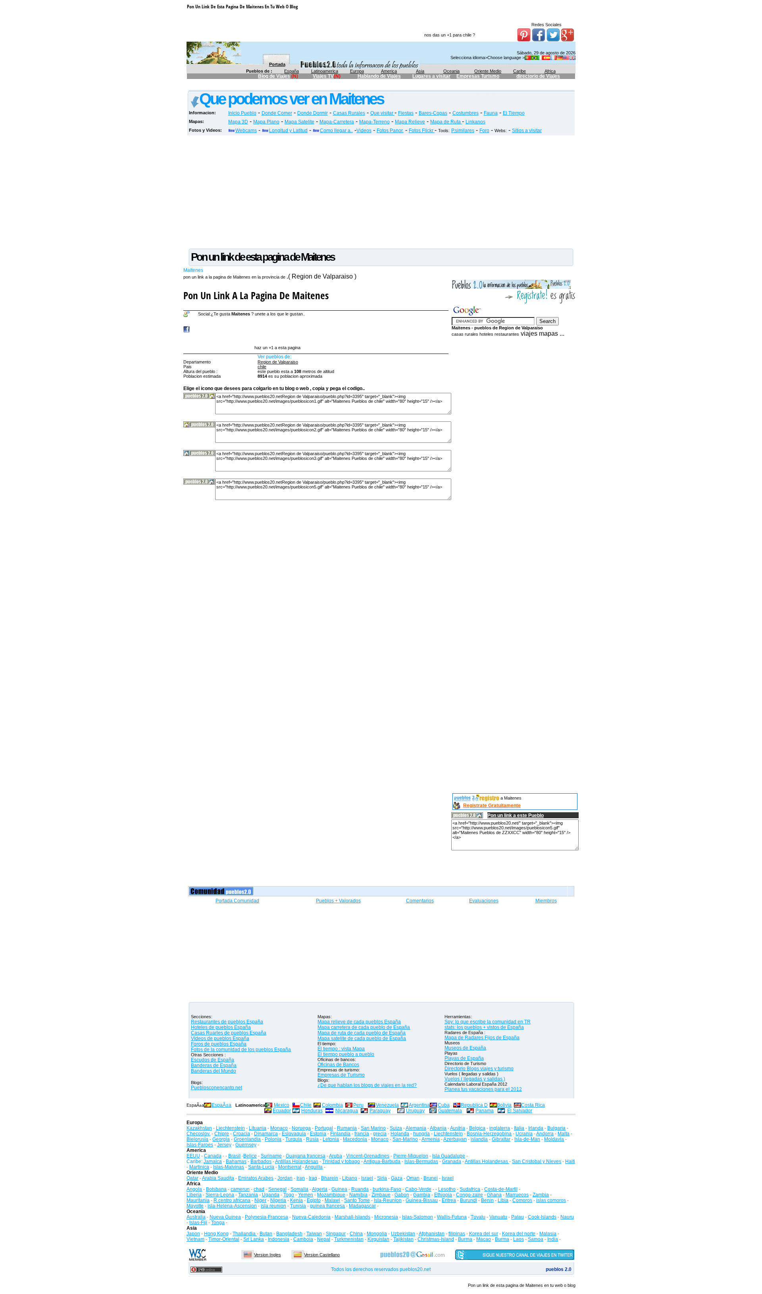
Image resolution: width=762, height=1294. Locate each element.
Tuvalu (478, 1217)
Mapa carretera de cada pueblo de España (364, 1027)
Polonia (273, 1139)
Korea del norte (518, 1233)
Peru (358, 1105)
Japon (193, 1233)
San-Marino (405, 1139)
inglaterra (499, 1128)
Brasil (234, 1156)
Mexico (281, 1105)
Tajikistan (403, 1239)
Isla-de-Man (527, 1139)
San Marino (373, 1128)
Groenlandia (247, 1139)
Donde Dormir (312, 113)
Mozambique (331, 1195)
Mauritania (198, 1200)
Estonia (318, 1133)
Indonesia (278, 1239)
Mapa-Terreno (374, 122)
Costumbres (465, 113)
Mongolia (377, 1233)
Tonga (218, 1222)
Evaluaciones (483, 901)
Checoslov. (198, 1133)
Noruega (301, 1128)
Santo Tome (357, 1200)
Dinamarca (266, 1133)
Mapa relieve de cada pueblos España (359, 1022)
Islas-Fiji (198, 1222)
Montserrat (289, 1167)
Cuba (444, 1105)
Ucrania (524, 1133)
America (389, 71)
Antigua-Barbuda (382, 1161)
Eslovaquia (294, 1133)
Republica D (474, 1105)
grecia (380, 1133)
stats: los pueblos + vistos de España (484, 1027)
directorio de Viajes (538, 76)
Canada (212, 1156)
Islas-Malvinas (228, 1167)
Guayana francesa (305, 1156)
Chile (306, 1105)
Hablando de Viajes (379, 76)
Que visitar (382, 113)
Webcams (246, 130)
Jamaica (213, 1161)
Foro (484, 130)
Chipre (221, 1133)
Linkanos (475, 122)
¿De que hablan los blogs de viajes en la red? (367, 1085)
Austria (457, 1128)
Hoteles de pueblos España (221, 1027)
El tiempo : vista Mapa (341, 1049)
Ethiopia (443, 1195)
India (552, 1239)
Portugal (324, 1128)
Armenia (430, 1139)
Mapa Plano (266, 122)
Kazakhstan (199, 1128)
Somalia (299, 1189)
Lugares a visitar (431, 76)
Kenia (296, 1200)
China (356, 1233)
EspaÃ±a (221, 1105)
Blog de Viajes (274, 76)
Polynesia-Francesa (266, 1217)
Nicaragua (346, 1110)
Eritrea (449, 1200)
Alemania (416, 1128)
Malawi (332, 1200)
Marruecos (517, 1195)
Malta (564, 1133)
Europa (357, 71)
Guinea (339, 1189)
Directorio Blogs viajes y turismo (479, 1068)
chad (259, 1189)
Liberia (194, 1195)
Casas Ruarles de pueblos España (228, 1033)
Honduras (312, 1110)
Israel (367, 1178)
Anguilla (314, 1167)
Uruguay (415, 1110)
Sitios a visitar (527, 130)
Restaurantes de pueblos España (227, 1022)
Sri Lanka (253, 1239)
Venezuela (387, 1105)
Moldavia (554, 1139)
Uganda (270, 1195)
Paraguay (380, 1110)
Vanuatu (498, 1217)
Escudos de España (212, 1060)
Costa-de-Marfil (501, 1189)
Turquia (293, 1139)
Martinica (199, 1167)
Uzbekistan (403, 1233)
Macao (483, 1239)
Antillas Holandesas (296, 1161)
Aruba (335, 1156)
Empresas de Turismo (341, 1075)
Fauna (491, 113)
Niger (260, 1200)
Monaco (279, 1128)
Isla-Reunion (388, 1200)
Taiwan (314, 1233)
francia (361, 1133)
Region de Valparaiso (278, 362)
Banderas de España (214, 1065)
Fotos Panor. (390, 130)
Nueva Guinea (225, 1217)
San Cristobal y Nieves (536, 1161)
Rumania (347, 1128)
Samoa (535, 1239)
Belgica (477, 1128)
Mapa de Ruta (446, 122)
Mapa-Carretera (336, 122)
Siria (382, 1178)
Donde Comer (277, 113)
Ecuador (282, 1110)
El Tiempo (514, 113)
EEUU (193, 1156)
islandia (479, 1139)
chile (262, 366)
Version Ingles (267, 1254)
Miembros (546, 901)
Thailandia (245, 1233)
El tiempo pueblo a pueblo (346, 1054)
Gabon (401, 1195)
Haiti (570, 1161)
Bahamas (236, 1161)
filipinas (456, 1233)
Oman (412, 1178)
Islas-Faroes (200, 1145)
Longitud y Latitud (288, 130)
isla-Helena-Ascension (232, 1206)
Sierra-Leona (220, 1195)
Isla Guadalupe (448, 1156)
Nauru (567, 1217)
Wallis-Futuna (452, 1217)
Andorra (545, 1133)
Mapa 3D (238, 122)
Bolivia (504, 1105)
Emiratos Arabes (255, 1178)
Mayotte (195, 1206)
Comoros (522, 1200)
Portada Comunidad (237, 901)
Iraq (313, 1178)
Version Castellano (322, 1254)
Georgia (221, 1139)
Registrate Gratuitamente (492, 805)
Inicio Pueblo (242, 113)
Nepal (323, 1239)
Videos (363, 130)
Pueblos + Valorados (338, 901)
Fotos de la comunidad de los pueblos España (241, 1049)
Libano (349, 1178)
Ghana (494, 1195)
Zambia (541, 1195)
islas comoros (551, 1200)
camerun (240, 1189)
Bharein (329, 1178)
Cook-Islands (542, 1217)
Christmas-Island (436, 1239)
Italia (519, 1128)
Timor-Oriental (223, 1239)
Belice (250, 1156)
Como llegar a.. (336, 130)
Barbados (260, 1161)
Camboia (303, 1239)
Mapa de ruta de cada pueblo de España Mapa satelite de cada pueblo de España (362, 1035)
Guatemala (450, 1110)
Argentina (419, 1105)
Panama (484, 1110)
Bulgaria (556, 1128)
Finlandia (340, 1133)
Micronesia (386, 1217)
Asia (420, 71)
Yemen (305, 1195)
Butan (266, 1233)
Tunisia (298, 1206)
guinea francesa (327, 1206)
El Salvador (519, 1110)
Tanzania (248, 1195)
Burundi (468, 1200)
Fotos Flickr (422, 130)
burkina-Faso (387, 1189)
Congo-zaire (469, 1195)
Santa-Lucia (261, 1167)
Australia (196, 1217)
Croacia (241, 1133)
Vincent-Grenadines (367, 1156)
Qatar (192, 1178)
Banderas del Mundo (213, 1071)
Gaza (396, 1178)
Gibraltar (501, 1139)
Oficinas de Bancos (338, 1064)
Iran (300, 1178)
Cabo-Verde (418, 1189)
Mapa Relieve (410, 122)
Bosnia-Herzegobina (489, 1133)
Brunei (430, 1178)
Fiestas (406, 113)
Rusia (312, 1139)
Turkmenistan (349, 1239)
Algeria (319, 1189)
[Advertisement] (331, 86)
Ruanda (360, 1189)
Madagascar (362, 1206)
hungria (421, 1133)
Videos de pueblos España (220, 1038)
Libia (503, 1200)
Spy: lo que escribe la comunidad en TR (487, 1022)
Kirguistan (378, 1239)
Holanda (400, 1133)
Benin (487, 1200)
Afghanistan (431, 1233)
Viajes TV (323, 76)
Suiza (396, 1128)
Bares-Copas (433, 113)
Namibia (358, 1195)
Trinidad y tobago (341, 1161)
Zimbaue (381, 1195)
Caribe (519, 71)
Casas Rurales (349, 113)
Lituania (257, 1128)
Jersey (224, 1145)
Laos (518, 1239)
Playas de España (464, 1058)
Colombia (332, 1105)
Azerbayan (455, 1139)
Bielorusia (197, 1139)
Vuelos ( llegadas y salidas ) (474, 1079)
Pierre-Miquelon (410, 1156)
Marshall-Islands (352, 1217)
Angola (194, 1189)
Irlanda (535, 1128)
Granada (451, 1161)
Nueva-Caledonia (311, 1217)
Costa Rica (533, 1105)
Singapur (336, 1233)
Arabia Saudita (218, 1178)
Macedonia (355, 1139)
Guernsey (245, 1145)
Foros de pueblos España (218, 1044)
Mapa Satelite (299, 122)
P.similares (462, 130)
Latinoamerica (324, 71)
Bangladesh (289, 1233)
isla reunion (273, 1206)
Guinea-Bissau (422, 1200)
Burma (465, 1239)
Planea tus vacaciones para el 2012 (483, 1089)
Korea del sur (483, 1233)
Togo (288, 1195)
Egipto (314, 1200)
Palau (517, 1217)
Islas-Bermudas (421, 1161)
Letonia (331, 1139)
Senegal (277, 1189)
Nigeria (278, 1200)
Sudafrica (470, 1189)
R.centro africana (232, 1200)
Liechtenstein (230, 1128)
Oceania (451, 71)
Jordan (284, 1178)
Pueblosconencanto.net (216, 1087)
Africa (550, 71)
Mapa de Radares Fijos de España (482, 1037)
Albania (438, 1128)
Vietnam (195, 1239)
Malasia (547, 1233)
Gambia (421, 1195)
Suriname (271, 1156)
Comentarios (420, 901)
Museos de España (465, 1048)
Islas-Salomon (417, 1217)
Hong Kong (216, 1233)
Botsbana (216, 1189)
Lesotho (447, 1189)
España (291, 71)
